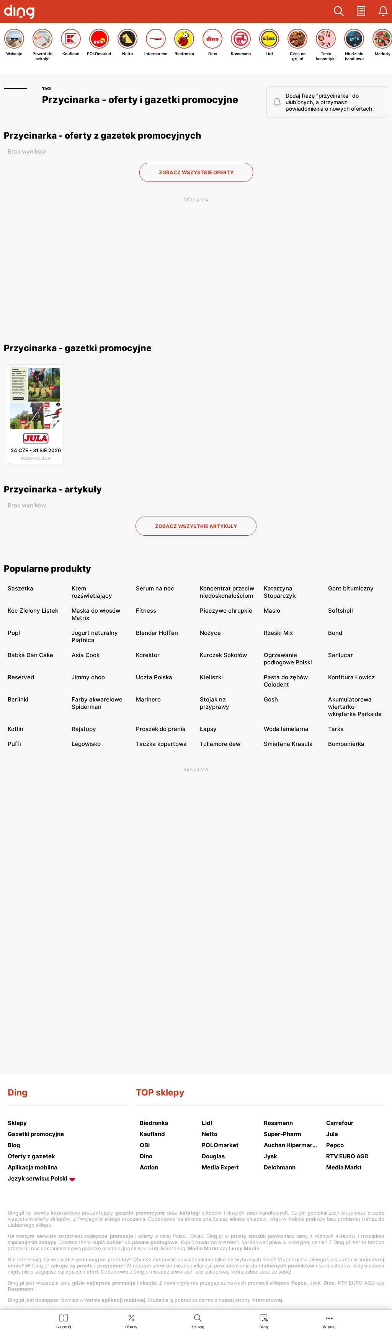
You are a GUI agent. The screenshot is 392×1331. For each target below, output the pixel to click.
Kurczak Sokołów (223, 655)
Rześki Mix (278, 632)
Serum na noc (155, 588)
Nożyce (210, 632)
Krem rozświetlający (92, 592)
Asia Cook (86, 655)
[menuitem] (63, 1321)
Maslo (272, 610)
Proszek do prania (161, 729)
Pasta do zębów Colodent (286, 681)
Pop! (14, 632)
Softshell (340, 610)
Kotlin (15, 729)
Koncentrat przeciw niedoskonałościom (227, 592)
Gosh (271, 699)
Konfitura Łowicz (351, 677)
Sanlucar (340, 655)
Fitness (146, 610)
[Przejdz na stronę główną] (21, 13)
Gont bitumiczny (351, 588)
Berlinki (18, 699)
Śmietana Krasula (288, 743)
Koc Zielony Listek (33, 610)
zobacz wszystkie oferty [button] (196, 172)
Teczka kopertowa (161, 743)
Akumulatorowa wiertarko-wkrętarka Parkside (355, 707)
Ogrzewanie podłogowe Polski (288, 658)
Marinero (148, 699)
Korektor (148, 655)
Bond (335, 632)
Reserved (21, 677)
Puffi (14, 743)
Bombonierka (346, 743)
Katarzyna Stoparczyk (280, 592)
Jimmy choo (88, 677)
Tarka (336, 729)
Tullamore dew (220, 743)
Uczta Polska (154, 677)
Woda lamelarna (286, 729)
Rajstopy (84, 729)
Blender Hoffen (157, 632)
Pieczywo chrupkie (226, 610)
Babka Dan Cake (30, 655)
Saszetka (20, 588)
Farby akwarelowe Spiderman (97, 703)
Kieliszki (211, 677)
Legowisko (86, 743)
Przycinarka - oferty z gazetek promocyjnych (102, 135)
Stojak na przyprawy (214, 703)
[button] (339, 11)
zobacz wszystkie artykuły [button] (196, 526)
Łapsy (208, 729)
